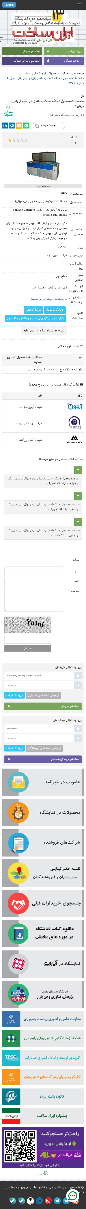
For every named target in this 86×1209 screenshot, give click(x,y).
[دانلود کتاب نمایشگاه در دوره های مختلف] (43, 935)
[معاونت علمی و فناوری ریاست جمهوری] (29, 1201)
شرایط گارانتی (33, 310)
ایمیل (76, 580)
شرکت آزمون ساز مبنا (55, 255)
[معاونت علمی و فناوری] (43, 1020)
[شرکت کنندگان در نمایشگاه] (43, 844)
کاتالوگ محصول (55, 310)
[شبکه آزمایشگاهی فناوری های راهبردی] (43, 1039)
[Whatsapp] (26, 125)
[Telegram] (12, 125)
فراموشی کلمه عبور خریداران (43, 695)
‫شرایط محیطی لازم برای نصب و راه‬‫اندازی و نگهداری (35, 318)
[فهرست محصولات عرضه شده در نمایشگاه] (43, 814)
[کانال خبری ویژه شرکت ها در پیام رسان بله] (11, 1201)
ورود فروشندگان (73, 60)
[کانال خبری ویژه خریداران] (56, 1201)
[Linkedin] (5, 125)
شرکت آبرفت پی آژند (30, 440)
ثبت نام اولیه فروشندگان (26, 60)
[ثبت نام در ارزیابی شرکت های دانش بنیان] (43, 1078)
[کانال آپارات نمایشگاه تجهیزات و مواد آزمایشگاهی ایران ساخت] (43, 965)
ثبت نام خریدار (31, 51)
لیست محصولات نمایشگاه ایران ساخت (44, 73)
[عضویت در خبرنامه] (43, 784)
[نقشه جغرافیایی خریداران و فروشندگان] (43, 874)
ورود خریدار (75, 51)
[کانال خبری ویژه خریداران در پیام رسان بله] (20, 1201)
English (9, 5)
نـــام (77, 570)
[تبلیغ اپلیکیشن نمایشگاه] (43, 1149)
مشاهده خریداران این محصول (46, 299)
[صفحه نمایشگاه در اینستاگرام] (47, 1201)
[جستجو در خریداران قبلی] (43, 905)
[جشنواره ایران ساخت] (43, 1117)
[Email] (19, 126)
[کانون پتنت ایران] (43, 1098)
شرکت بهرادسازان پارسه (29, 423)
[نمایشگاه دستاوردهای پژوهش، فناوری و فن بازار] (43, 996)
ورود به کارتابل (14, 694)
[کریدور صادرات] (43, 1059)
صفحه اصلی (77, 73)
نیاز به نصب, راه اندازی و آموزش (43, 330)
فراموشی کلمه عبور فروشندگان (44, 748)
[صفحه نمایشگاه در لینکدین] (38, 1201)
